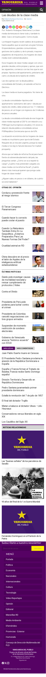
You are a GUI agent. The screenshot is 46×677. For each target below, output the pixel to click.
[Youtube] (17, 27)
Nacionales (11, 576)
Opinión (29, 19)
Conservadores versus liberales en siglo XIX (21, 415)
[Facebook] (6, 27)
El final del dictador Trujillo (15, 400)
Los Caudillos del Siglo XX (15, 421)
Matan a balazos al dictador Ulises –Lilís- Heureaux (22, 407)
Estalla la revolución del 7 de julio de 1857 (22, 395)
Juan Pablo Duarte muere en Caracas (20, 353)
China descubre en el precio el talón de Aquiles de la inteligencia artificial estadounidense (15, 260)
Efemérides (11, 626)
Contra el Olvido (9, 291)
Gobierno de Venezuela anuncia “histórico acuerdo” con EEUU (15, 340)
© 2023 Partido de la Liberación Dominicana (17, 669)
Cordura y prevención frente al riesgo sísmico (15, 194)
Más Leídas (8, 348)
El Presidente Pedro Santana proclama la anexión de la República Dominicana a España (22, 361)
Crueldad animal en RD (13, 245)
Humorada (11, 637)
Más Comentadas (25, 348)
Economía (10, 570)
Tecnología (11, 592)
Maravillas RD (12, 615)
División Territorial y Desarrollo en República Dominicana (18, 381)
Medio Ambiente (13, 620)
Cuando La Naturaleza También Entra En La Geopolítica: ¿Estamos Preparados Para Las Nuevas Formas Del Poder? (15, 234)
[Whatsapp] (13, 27)
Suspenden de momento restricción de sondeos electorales (14, 328)
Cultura (9, 587)
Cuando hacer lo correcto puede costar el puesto (14, 219)
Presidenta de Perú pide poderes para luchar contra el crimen (15, 305)
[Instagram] (10, 27)
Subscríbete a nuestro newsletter (21, 542)
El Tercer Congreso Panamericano (11, 208)
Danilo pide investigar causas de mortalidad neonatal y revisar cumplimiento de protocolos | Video (16, 281)
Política (9, 565)
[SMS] (27, 27)
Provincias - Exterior (15, 631)
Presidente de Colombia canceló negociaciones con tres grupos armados (15, 317)
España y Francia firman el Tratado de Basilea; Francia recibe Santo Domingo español (21, 372)
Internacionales (13, 581)
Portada (9, 559)
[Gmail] (23, 27)
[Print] (20, 27)
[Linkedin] (30, 27)
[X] (3, 27)
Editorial (9, 609)
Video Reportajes (14, 598)
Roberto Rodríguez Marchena (14, 19)
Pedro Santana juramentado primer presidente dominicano (19, 389)
